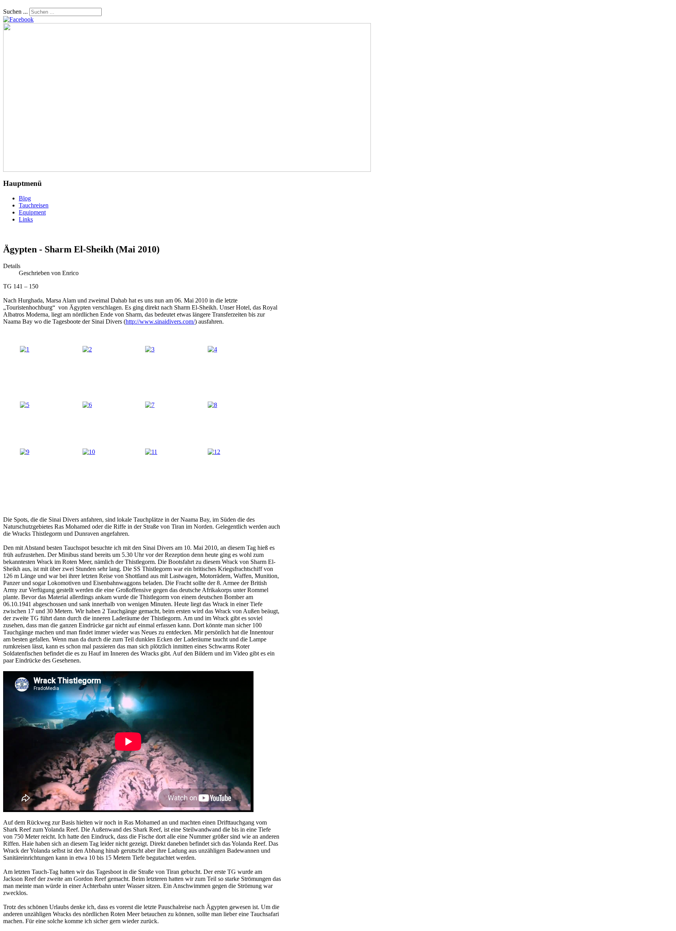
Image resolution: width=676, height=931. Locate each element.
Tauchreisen (34, 205)
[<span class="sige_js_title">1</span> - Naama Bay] (24, 349)
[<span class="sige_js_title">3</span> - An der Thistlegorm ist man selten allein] (150, 349)
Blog (25, 198)
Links (26, 219)
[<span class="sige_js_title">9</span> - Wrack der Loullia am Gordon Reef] (24, 451)
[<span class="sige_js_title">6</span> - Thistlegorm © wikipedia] (87, 405)
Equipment (32, 212)
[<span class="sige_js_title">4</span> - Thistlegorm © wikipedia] (212, 349)
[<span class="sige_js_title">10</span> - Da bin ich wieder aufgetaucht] (89, 451)
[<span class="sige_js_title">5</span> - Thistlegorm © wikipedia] (24, 405)
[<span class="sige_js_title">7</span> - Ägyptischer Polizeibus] (150, 405)
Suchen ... (15, 11)
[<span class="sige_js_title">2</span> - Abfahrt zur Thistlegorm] (87, 349)
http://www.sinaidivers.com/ (160, 321)
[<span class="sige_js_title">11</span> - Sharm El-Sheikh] (151, 451)
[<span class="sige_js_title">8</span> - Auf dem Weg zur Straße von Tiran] (212, 405)
